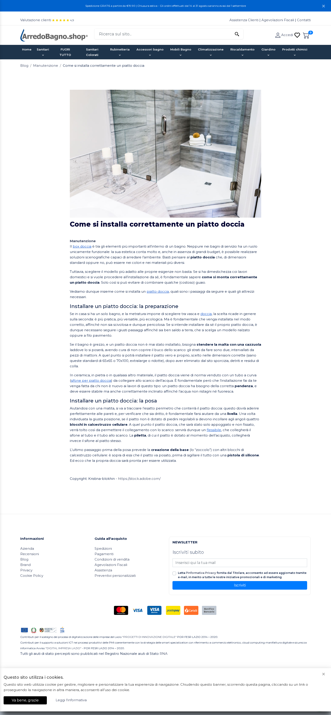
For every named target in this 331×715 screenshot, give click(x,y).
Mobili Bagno (180, 49)
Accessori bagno (149, 49)
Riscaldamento (242, 49)
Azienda (27, 548)
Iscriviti (240, 585)
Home (27, 49)
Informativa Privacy (202, 573)
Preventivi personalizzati (115, 575)
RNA (164, 653)
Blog (24, 65)
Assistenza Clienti (244, 20)
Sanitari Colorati (92, 52)
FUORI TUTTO (65, 52)
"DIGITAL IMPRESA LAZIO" (63, 648)
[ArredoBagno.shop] (54, 35)
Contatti (304, 20)
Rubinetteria (120, 49)
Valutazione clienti (35, 20)
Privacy (26, 570)
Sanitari (43, 49)
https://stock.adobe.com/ (139, 478)
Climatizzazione (211, 49)
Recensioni (29, 554)
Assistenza (103, 570)
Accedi (287, 35)
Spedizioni (103, 548)
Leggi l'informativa (71, 700)
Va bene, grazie (25, 700)
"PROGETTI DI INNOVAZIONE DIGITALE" (149, 637)
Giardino (268, 49)
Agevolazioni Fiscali (277, 20)
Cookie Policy (31, 575)
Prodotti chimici (294, 49)
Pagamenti (104, 554)
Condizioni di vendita (112, 559)
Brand (25, 565)
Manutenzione (45, 65)
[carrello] (306, 35)
